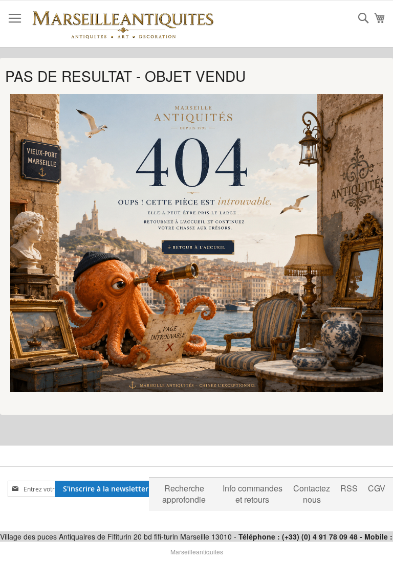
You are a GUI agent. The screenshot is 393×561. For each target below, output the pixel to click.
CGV (376, 488)
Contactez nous (311, 494)
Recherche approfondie (184, 494)
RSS (349, 488)
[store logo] (122, 24)
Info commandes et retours (252, 494)
